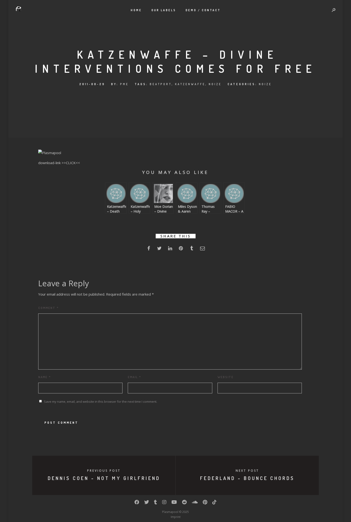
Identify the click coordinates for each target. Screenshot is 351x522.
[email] (202, 249)
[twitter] (159, 249)
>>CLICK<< (71, 162)
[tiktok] (214, 503)
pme (124, 84)
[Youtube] (174, 503)
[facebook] (148, 249)
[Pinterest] (205, 503)
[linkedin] (170, 249)
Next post (247, 471)
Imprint (176, 517)
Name (44, 377)
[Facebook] (136, 503)
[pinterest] (181, 249)
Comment (48, 308)
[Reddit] (184, 503)
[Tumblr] (155, 503)
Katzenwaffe (190, 84)
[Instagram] (164, 503)
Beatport (161, 84)
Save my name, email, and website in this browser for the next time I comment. (100, 401)
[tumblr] (191, 249)
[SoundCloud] (195, 503)
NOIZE (215, 84)
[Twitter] (146, 503)
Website (226, 377)
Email (134, 377)
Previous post (104, 471)
